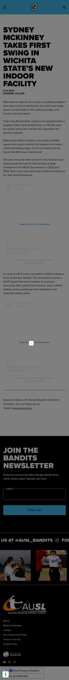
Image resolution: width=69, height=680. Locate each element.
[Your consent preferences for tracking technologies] (6, 674)
